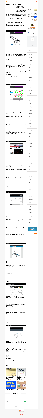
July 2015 (30, 202)
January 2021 (30, 107)
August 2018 (30, 149)
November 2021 (30, 93)
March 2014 (30, 225)
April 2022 (30, 86)
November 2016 (30, 179)
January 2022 (30, 90)
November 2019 (30, 127)
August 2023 (30, 63)
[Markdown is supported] (6, 401)
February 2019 (30, 140)
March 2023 (30, 70)
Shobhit (17, 379)
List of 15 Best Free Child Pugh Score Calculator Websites (10, 377)
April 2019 (30, 137)
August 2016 (30, 183)
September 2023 (31, 61)
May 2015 (30, 205)
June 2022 (30, 83)
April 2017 (30, 172)
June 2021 (30, 100)
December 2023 (30, 57)
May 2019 (30, 136)
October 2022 (30, 77)
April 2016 (30, 189)
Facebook (20, 414)
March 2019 (30, 139)
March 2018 (30, 156)
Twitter (21, 414)
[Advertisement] (24, 1)
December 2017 (30, 160)
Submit (24, 401)
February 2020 (30, 123)
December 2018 (30, 143)
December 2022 (30, 74)
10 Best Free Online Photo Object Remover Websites (10, 390)
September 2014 (31, 216)
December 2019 (30, 126)
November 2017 (30, 162)
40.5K (31, 33)
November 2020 (30, 110)
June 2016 (30, 186)
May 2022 (30, 84)
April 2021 (30, 103)
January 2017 (30, 176)
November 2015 (30, 196)
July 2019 (30, 133)
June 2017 (30, 169)
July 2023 (30, 64)
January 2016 (30, 193)
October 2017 (30, 163)
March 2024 (30, 53)
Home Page (7, 186)
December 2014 (30, 212)
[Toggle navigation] (36, 1)
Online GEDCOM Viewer (10, 28)
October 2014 (30, 215)
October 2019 (30, 129)
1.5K (33, 33)
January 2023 (30, 73)
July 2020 (30, 116)
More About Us (32, 45)
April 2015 (30, 206)
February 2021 (30, 106)
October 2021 (30, 94)
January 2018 (30, 159)
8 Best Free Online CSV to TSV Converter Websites (21, 390)
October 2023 (30, 60)
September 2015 (31, 199)
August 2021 (30, 97)
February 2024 (30, 54)
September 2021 (31, 96)
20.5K (28, 33)
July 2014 (30, 219)
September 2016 (31, 182)
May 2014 (30, 222)
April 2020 (30, 120)
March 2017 (30, 173)
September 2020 (31, 113)
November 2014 (30, 213)
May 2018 (30, 153)
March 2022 (30, 87)
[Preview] (7, 401)
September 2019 (31, 130)
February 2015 (30, 209)
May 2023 (30, 67)
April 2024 (30, 51)
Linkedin (22, 414)
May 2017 (30, 170)
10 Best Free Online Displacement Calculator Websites (21, 377)
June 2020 (30, 117)
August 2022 (30, 80)
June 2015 (30, 203)
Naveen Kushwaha (8, 379)
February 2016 (30, 192)
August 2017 (30, 166)
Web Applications (8, 365)
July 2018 (30, 150)
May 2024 (30, 50)
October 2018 (30, 146)
